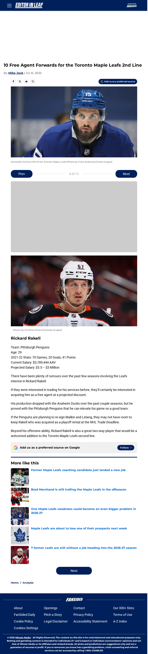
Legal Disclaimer (56, 621)
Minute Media (23, 637)
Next (126, 174)
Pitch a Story (53, 615)
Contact (79, 608)
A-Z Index (120, 621)
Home (15, 582)
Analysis (28, 582)
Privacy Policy (83, 615)
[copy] (32, 81)
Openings (50, 608)
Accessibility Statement (90, 621)
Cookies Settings (26, 628)
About (18, 608)
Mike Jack (15, 73)
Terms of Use (122, 615)
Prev (21, 174)
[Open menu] (9, 5)
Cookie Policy (23, 621)
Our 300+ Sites (123, 608)
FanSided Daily (24, 615)
